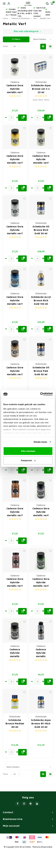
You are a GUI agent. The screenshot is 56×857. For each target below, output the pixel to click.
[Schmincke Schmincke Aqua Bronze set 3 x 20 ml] (41, 67)
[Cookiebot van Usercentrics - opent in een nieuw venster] (40, 394)
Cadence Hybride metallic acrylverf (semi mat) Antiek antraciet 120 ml (15, 653)
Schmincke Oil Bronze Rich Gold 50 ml (41, 230)
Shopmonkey (46, 847)
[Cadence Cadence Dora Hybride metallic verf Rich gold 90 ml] (15, 137)
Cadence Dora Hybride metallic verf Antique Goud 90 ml (14, 371)
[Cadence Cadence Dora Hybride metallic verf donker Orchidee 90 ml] (41, 490)
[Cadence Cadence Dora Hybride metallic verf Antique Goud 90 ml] (15, 349)
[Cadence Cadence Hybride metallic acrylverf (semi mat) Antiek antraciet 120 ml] (15, 631)
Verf (35, 18)
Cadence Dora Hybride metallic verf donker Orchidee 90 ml (41, 512)
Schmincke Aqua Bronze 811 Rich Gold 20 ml (41, 723)
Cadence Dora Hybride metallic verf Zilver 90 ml (14, 230)
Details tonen (40, 442)
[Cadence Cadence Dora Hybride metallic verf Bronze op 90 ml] (15, 490)
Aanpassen (26, 460)
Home (5, 18)
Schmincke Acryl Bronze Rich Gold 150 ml (41, 300)
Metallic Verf (45, 18)
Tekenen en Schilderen (20, 18)
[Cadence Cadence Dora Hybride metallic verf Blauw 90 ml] (15, 278)
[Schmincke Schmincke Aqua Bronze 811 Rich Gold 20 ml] (41, 701)
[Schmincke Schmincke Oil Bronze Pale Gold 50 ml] (41, 349)
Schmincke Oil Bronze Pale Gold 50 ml (41, 371)
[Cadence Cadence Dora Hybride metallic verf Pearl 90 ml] (15, 67)
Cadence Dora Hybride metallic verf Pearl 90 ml (14, 89)
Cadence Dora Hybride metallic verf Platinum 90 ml (41, 159)
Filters (16, 39)
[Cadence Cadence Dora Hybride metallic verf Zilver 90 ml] (15, 208)
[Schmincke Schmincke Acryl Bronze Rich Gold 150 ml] (41, 278)
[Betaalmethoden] (9, 837)
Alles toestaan (28, 451)
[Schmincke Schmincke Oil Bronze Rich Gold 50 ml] (41, 208)
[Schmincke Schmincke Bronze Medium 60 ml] (15, 701)
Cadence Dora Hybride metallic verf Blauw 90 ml (14, 301)
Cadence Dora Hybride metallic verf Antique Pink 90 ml (14, 583)
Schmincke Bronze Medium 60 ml (15, 723)
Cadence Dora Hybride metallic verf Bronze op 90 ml (15, 512)
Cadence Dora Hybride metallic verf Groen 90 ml (40, 583)
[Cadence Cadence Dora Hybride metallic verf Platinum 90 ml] (41, 137)
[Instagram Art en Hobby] (24, 803)
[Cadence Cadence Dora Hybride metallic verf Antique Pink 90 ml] (15, 560)
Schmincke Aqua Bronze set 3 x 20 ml (41, 89)
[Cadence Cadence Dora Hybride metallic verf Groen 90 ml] (41, 560)
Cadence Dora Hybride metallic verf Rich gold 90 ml (15, 159)
